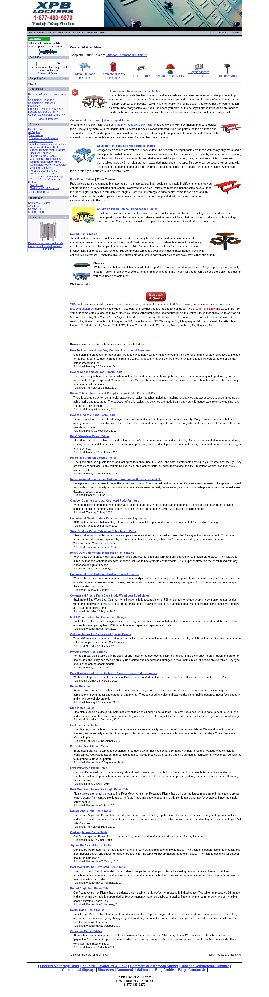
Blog (182, 970)
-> (48, 150)
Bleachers (106, 970)
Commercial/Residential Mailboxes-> (42, 104)
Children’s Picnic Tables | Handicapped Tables (127, 208)
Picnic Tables (141, 76)
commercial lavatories (155, 304)
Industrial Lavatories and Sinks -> (48, 144)
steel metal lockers (128, 304)
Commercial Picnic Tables (90, 32)
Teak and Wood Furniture (44, 188)
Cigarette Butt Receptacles (45, 158)
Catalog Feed (36, 211)
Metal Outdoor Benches (43, 170)
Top (31, 32)
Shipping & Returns (39, 203)
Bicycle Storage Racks (43, 156)
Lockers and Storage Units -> (45, 147)
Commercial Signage (41, 141)
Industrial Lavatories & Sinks (104, 966)
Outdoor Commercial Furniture (54, 32)
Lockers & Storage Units (59, 966)
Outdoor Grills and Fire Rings (46, 176)
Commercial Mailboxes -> (43, 138)
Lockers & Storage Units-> (43, 111)
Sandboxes (36, 185)
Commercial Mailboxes (134, 970)
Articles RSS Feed (38, 192)
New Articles (35, 129)
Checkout (234, 32)
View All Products (48, 119)
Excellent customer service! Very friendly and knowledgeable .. (46, 245)
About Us (33, 206)
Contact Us (34, 208)
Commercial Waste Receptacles (48, 164)
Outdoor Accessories (170, 76)
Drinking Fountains (41, 167)
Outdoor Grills (227, 76)
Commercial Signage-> (41, 100)
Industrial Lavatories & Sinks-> (45, 108)
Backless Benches (40, 153)
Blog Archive (165, 970)
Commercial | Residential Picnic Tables (134, 91)
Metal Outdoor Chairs (42, 173)
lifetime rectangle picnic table (134, 124)
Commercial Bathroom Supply (154, 966)
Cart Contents (218, 32)
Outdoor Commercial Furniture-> (46, 114)
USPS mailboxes (180, 304)
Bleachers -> (36, 135)
